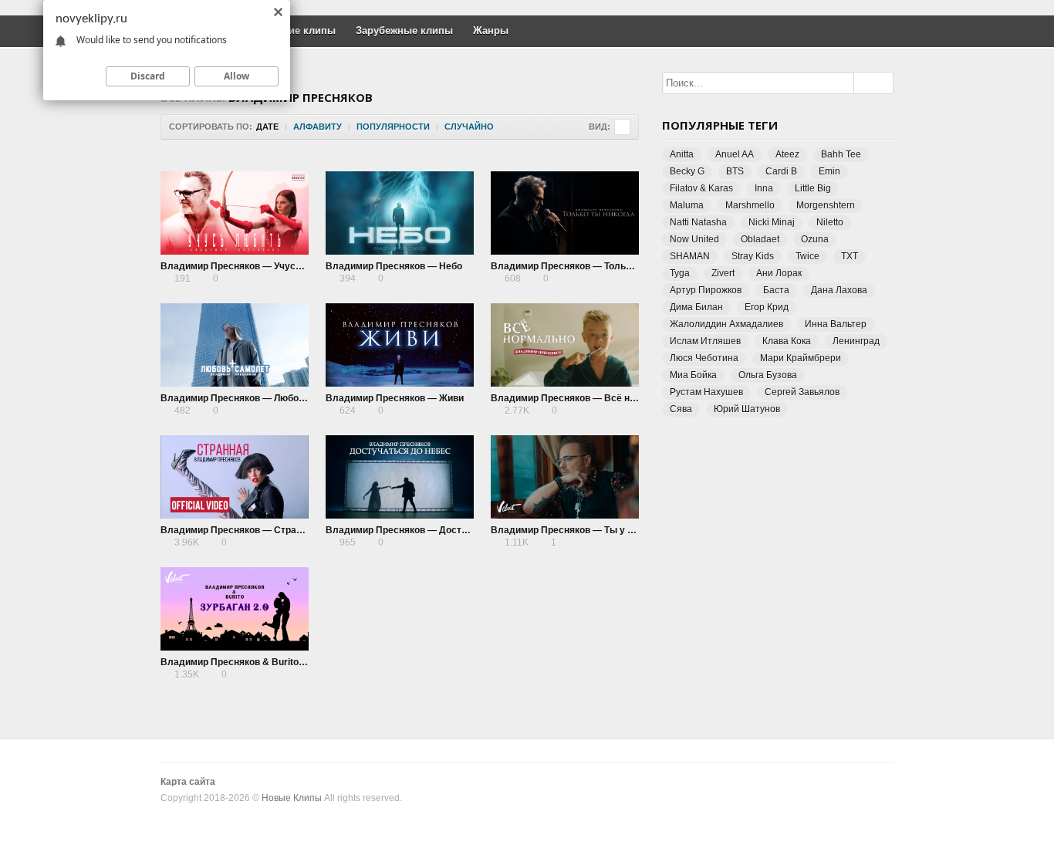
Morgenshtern (825, 205)
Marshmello (750, 205)
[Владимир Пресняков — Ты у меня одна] (565, 477)
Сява (681, 409)
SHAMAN (690, 256)
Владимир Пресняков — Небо (394, 266)
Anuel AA (734, 154)
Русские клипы (298, 30)
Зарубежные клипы (404, 30)
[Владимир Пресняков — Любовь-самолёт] (234, 345)
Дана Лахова (839, 290)
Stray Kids (752, 256)
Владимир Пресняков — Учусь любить (249, 266)
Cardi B (781, 171)
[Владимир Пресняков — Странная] (234, 477)
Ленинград (856, 341)
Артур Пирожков (706, 290)
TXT (849, 256)
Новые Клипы (292, 798)
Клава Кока (786, 341)
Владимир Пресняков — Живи (395, 398)
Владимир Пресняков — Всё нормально (583, 398)
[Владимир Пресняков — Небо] (399, 213)
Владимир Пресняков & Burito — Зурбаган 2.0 (265, 662)
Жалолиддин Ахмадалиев (726, 324)
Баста (776, 290)
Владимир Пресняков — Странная (239, 530)
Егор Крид (767, 307)
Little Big (813, 188)
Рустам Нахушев (706, 392)
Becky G (687, 171)
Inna (764, 188)
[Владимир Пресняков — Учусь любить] (234, 213)
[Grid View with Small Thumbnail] (622, 127)
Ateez (787, 154)
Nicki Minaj (771, 222)
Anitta (682, 154)
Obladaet (760, 239)
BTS (735, 171)
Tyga (680, 273)
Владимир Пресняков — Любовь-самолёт (256, 398)
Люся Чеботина (704, 358)
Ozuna (815, 239)
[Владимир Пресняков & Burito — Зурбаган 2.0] (234, 609)
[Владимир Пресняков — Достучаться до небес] (399, 477)
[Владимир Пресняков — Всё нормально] (565, 345)
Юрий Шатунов (747, 409)
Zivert (723, 273)
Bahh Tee (841, 154)
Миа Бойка (693, 375)
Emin (829, 171)
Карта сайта (187, 781)
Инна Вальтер (836, 324)
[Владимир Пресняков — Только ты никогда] (565, 213)
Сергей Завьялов (802, 392)
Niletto (829, 222)
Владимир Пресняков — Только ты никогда (590, 266)
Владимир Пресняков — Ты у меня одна (583, 530)
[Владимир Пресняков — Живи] (399, 345)
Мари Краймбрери (800, 358)
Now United (694, 239)
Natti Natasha (698, 222)
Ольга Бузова (767, 375)
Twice (807, 256)
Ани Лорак (779, 273)
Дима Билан (696, 307)
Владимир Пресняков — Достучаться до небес (434, 530)
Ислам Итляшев (705, 341)
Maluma (687, 205)
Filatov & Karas (701, 188)
